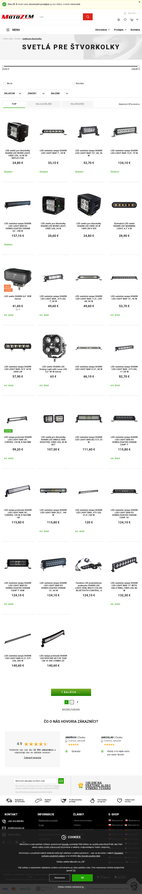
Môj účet (132, 13)
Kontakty (135, 29)
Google (65, 844)
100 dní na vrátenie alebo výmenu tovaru (98, 785)
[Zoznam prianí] (125, 19)
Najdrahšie (77, 104)
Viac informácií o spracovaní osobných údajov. (34, 792)
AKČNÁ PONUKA (71, 709)
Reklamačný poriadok (48, 820)
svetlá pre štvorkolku (32, 39)
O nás (41, 825)
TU (74, 870)
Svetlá (17, 39)
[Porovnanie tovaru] (119, 19)
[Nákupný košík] (133, 19)
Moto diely (8, 39)
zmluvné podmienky (51, 788)
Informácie (101, 29)
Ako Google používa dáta (88, 856)
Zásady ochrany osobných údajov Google (37, 787)
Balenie (55, 93)
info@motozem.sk (16, 828)
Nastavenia (60, 877)
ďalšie (76, 702)
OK (82, 877)
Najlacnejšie (44, 104)
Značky (32, 93)
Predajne (119, 29)
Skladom (9, 93)
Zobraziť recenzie (32, 758)
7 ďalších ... (71, 692)
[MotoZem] (18, 17)
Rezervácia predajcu (83, 820)
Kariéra (77, 825)
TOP (14, 104)
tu (83, 887)
